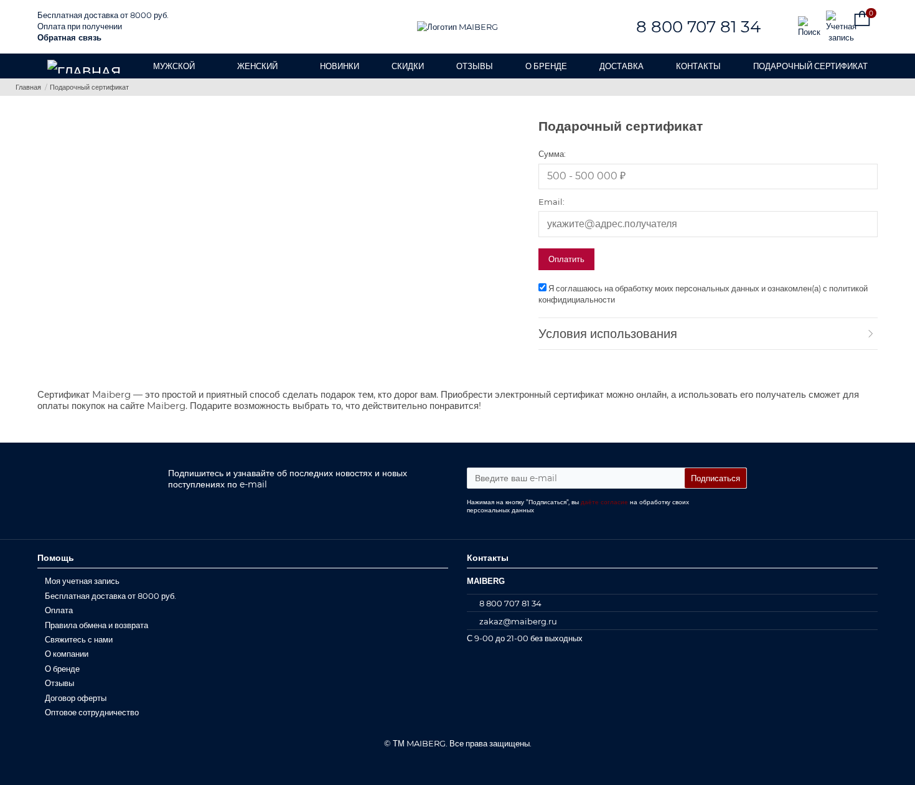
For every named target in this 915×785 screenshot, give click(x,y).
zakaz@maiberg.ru (518, 621)
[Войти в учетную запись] (836, 27)
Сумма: (552, 154)
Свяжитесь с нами (79, 639)
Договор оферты (75, 698)
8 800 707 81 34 (698, 27)
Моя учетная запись (82, 581)
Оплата (59, 610)
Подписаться (715, 478)
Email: (551, 202)
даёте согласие (604, 502)
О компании (66, 654)
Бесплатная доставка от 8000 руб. (103, 15)
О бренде (62, 669)
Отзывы (59, 683)
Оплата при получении (79, 26)
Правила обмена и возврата (96, 625)
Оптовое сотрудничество (92, 712)
